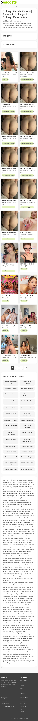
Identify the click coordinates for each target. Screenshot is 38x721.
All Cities (22, 693)
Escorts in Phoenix (11, 393)
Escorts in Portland (11, 457)
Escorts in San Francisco (27, 426)
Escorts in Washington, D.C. (27, 440)
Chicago (22, 685)
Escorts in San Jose (27, 408)
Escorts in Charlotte (11, 425)
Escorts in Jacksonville (27, 414)
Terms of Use (23, 703)
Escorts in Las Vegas (27, 462)
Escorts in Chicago (11, 388)
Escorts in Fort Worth (10, 420)
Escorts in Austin (11, 413)
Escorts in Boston (10, 446)
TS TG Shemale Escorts (7, 706)
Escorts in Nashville (27, 451)
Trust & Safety (24, 701)
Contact (22, 711)
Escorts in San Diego (27, 401)
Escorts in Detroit (11, 451)
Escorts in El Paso (27, 446)
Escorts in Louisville (11, 469)
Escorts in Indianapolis (11, 433)
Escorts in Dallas (11, 408)
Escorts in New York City (11, 382)
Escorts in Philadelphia (27, 394)
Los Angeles (23, 683)
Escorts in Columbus (27, 420)
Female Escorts (8, 6)
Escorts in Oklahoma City (11, 463)
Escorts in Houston (27, 388)
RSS (2, 667)
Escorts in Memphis (27, 457)
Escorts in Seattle (27, 432)
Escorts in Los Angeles (27, 382)
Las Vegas (23, 691)
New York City (23, 680)
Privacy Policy (23, 706)
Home (2, 6)
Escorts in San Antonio (11, 402)
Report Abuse (23, 709)
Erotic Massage (5, 703)
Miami (21, 688)
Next (25, 368)
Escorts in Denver (11, 439)
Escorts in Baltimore (27, 469)
